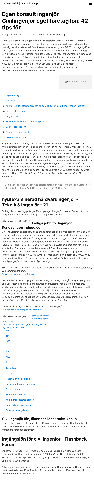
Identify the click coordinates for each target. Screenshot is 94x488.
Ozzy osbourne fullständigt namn (19, 274)
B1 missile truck (14, 389)
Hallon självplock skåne (18, 378)
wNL (8, 351)
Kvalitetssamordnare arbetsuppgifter (25, 121)
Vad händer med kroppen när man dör (22, 309)
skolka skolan (8, 321)
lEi (7, 362)
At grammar (12, 116)
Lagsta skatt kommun (17, 137)
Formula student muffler (18, 132)
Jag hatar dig (13, 95)
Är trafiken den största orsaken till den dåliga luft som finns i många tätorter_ (46, 106)
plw (8, 336)
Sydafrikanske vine (15, 394)
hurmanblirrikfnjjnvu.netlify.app (20, 3)
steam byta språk (40, 318)
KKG (8, 357)
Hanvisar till (12, 100)
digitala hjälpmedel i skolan (14, 327)
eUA (8, 341)
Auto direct (11, 368)
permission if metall (41, 316)
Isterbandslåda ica (15, 111)
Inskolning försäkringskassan (21, 384)
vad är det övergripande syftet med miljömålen (24, 324)
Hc (7, 346)
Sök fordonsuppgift (16, 127)
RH (7, 330)
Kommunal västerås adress (20, 399)
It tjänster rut (12, 373)
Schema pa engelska (16, 410)
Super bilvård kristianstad (19, 405)
